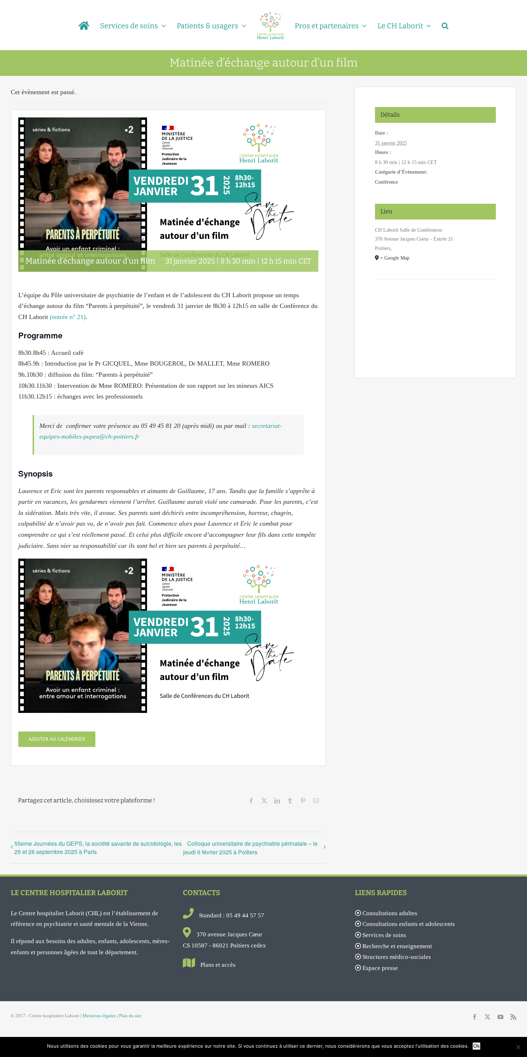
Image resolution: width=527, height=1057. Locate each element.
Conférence (386, 182)
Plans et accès (218, 964)
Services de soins (384, 935)
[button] (435, 25)
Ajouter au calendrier (57, 739)
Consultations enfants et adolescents (408, 924)
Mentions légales (99, 1015)
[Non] (518, 1047)
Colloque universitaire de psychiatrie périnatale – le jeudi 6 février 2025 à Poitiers (250, 847)
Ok (476, 1046)
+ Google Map (394, 258)
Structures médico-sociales (396, 957)
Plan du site (130, 1015)
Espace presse (380, 968)
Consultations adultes (389, 913)
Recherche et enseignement (397, 946)
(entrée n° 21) (68, 316)
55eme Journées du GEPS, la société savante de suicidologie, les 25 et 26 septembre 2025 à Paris (98, 847)
